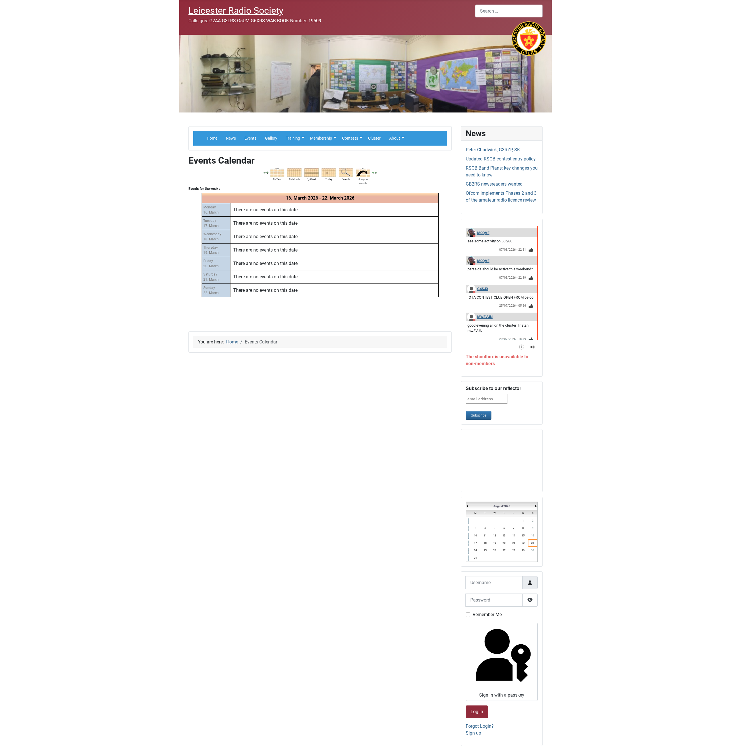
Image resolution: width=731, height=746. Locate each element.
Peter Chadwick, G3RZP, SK (493, 149)
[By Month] (294, 172)
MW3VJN (485, 317)
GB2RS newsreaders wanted (494, 184)
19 (494, 543)
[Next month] (376, 172)
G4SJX (482, 289)
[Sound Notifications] (533, 346)
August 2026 (501, 506)
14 (513, 535)
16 (532, 535)
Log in (477, 711)
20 (504, 543)
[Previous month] (264, 172)
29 (523, 550)
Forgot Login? (480, 726)
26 (494, 550)
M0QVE (483, 233)
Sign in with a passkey (501, 695)
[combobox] (509, 11)
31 (475, 557)
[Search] (346, 172)
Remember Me (487, 614)
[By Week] (311, 172)
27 (504, 550)
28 (513, 550)
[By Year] (277, 172)
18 (485, 543)
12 (494, 535)
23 (532, 543)
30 (532, 550)
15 (523, 535)
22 (523, 543)
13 (504, 535)
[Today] (329, 172)
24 (475, 550)
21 (513, 543)
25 (485, 550)
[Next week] (373, 172)
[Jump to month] (363, 172)
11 (485, 535)
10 (475, 535)
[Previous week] (267, 172)
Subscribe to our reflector (493, 388)
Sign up (473, 733)
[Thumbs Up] (531, 249)
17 (475, 543)
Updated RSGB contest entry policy (501, 159)
